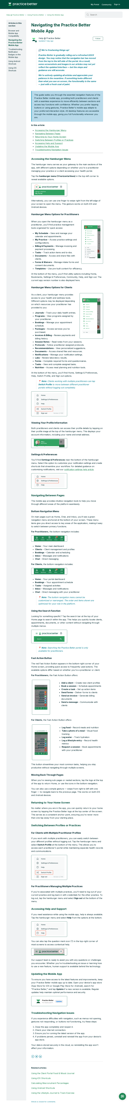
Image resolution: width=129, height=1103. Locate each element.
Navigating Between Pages (47, 133)
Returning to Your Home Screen (50, 136)
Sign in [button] (117, 4)
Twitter (36, 1056)
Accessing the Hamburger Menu (50, 130)
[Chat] (122, 1096)
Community (106, 5)
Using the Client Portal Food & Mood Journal (52, 1073)
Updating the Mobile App (47, 146)
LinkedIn (40, 1056)
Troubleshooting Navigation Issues (51, 149)
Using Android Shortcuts (14, 62)
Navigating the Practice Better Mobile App (15, 42)
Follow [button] (97, 39)
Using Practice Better (35, 15)
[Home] (22, 7)
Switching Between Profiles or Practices (54, 140)
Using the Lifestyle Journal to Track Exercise (52, 1093)
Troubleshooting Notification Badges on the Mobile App (15, 53)
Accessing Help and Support (49, 143)
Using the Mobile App (55, 15)
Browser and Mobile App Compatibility (13, 33)
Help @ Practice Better (15, 15)
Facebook (32, 1056)
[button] (49, 189)
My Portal (95, 4)
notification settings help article (79, 469)
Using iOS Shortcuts (12, 69)
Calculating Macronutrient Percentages (50, 1083)
